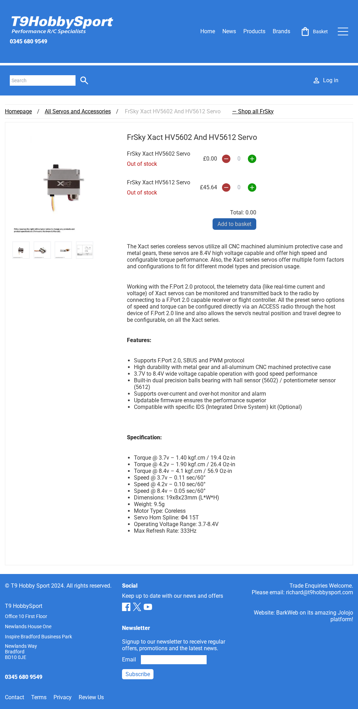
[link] (314, 31)
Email (129, 659)
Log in (330, 80)
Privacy (62, 697)
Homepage (18, 111)
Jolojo (345, 612)
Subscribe (138, 674)
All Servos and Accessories (78, 111)
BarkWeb (287, 612)
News (229, 31)
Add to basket (234, 224)
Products (254, 31)
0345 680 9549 (28, 41)
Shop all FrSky (256, 111)
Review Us (91, 697)
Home (207, 31)
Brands (281, 31)
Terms (38, 697)
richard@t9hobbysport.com (319, 592)
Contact (14, 697)
